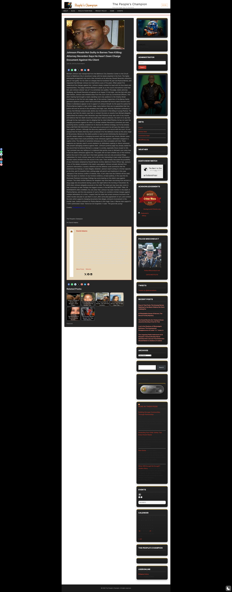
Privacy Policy (101, 11)
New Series (142, 450)
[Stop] (160, 391)
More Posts (80, 269)
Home (112, 11)
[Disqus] (99, 353)
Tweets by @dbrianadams (147, 290)
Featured (70, 323)
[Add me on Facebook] (88, 274)
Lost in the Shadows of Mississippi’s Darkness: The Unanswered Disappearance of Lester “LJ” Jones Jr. (151, 328)
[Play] (157, 391)
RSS (165, 5)
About (65, 11)
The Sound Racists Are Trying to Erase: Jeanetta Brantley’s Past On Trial (151, 321)
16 (139, 531)
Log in (140, 127)
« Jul (140, 539)
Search (161, 367)
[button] (228, 588)
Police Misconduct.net (152, 270)
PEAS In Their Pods (85, 11)
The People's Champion (129, 4)
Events (120, 11)
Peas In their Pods (148, 406)
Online (143, 574)
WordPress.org (143, 140)
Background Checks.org (152, 209)
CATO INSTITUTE (152, 275)
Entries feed (142, 132)
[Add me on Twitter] (85, 274)
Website (88, 269)
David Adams (81, 63)
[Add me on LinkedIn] (91, 274)
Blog (73, 11)
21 (150, 531)
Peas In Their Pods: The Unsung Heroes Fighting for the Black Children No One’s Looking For (151, 307)
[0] (1, 149)
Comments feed (143, 136)
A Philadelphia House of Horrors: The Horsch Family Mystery (150, 314)
